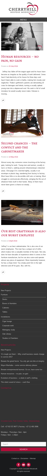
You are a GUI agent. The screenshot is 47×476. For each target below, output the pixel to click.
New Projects (6, 290)
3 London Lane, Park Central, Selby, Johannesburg (20, 421)
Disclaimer (24, 458)
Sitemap (33, 458)
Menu (23, 20)
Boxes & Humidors (9, 303)
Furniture (4, 295)
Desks (4, 299)
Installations (5, 317)
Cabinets (5, 308)
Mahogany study (8, 330)
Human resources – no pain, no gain (20, 58)
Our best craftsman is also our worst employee (23, 233)
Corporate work (8, 326)
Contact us (15, 458)
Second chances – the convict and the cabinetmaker (19, 147)
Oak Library (6, 334)
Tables (4, 312)
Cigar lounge (7, 321)
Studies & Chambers (10, 338)
